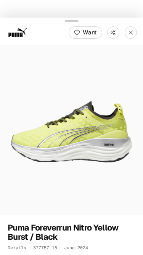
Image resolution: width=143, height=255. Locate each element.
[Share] (113, 32)
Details (17, 247)
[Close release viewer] (131, 32)
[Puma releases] (17, 32)
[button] (71, 129)
